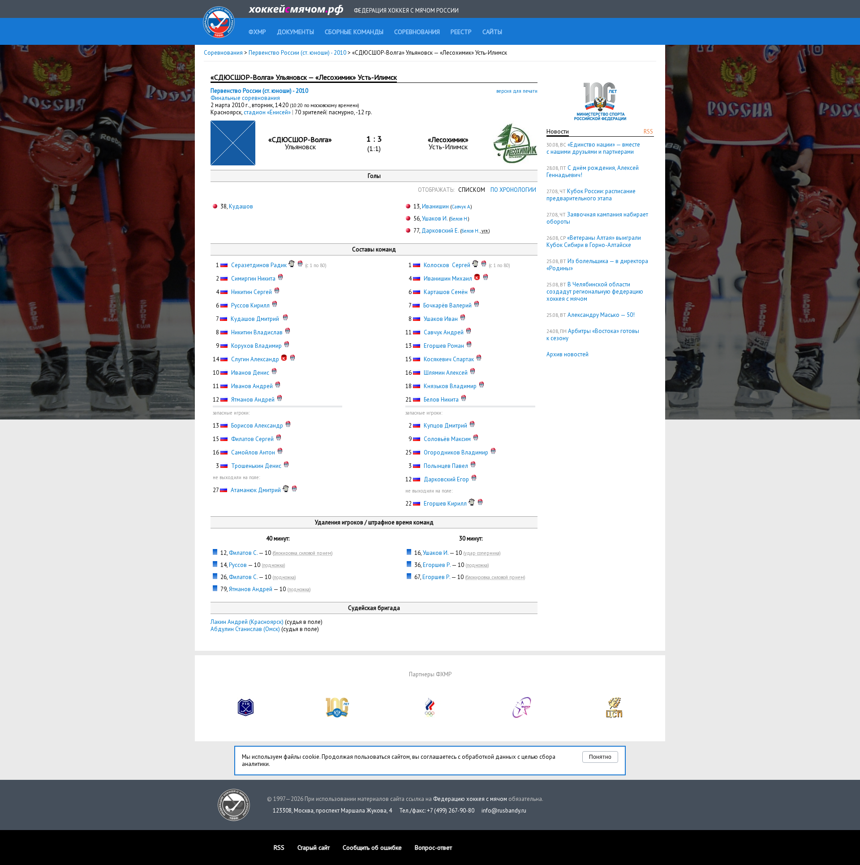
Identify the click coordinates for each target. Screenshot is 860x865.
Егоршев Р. (437, 565)
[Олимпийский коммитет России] (430, 716)
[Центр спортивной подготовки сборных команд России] (614, 716)
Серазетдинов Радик (259, 265)
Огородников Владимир (456, 452)
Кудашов (241, 206)
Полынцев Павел (446, 466)
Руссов (238, 565)
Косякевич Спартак (449, 359)
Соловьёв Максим (447, 439)
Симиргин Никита (253, 278)
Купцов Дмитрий (445, 425)
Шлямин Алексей (446, 372)
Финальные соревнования (245, 98)
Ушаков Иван (441, 319)
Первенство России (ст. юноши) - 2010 (298, 52)
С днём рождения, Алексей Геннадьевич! (592, 171)
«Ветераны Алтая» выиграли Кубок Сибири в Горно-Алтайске (593, 241)
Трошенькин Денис (256, 466)
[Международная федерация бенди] (246, 716)
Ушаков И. (434, 218)
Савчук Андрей (444, 332)
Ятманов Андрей (253, 399)
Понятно (600, 757)
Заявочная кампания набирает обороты (597, 218)
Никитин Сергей (251, 292)
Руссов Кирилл (250, 305)
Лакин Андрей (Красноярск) (247, 622)
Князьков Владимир (450, 386)
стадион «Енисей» (268, 112)
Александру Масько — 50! (601, 315)
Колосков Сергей (447, 265)
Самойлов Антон (253, 452)
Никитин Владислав (257, 332)
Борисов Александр (257, 425)
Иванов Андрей (252, 386)
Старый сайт (313, 847)
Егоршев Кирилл (445, 503)
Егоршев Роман (444, 346)
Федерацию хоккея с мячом (470, 799)
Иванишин (435, 206)
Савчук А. (461, 206)
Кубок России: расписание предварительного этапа (591, 194)
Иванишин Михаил (448, 278)
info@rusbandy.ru (504, 810)
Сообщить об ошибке (372, 847)
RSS (648, 131)
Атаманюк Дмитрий (256, 490)
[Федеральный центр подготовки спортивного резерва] (522, 716)
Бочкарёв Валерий (447, 305)
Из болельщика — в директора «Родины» (597, 264)
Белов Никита (441, 399)
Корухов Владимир (256, 346)
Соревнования (223, 52)
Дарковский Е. (440, 230)
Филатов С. (243, 553)
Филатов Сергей (252, 439)
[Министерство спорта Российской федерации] (338, 716)
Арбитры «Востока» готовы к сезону (592, 334)
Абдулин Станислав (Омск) (245, 629)
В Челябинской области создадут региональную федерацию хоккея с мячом (594, 292)
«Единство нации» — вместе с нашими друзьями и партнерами (593, 148)
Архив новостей (567, 354)
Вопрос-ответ (433, 847)
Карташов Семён (446, 292)
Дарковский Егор (446, 479)
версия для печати (517, 91)
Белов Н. (459, 219)
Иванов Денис (250, 372)
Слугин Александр (255, 359)
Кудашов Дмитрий (255, 319)
